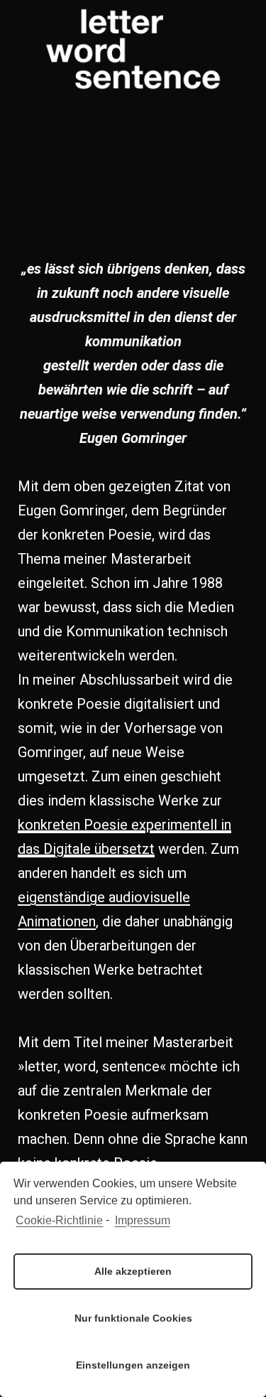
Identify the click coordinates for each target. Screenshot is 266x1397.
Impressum (142, 1220)
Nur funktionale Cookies (133, 1318)
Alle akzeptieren (133, 1271)
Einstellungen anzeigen (133, 1365)
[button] (133, 138)
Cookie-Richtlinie (59, 1220)
